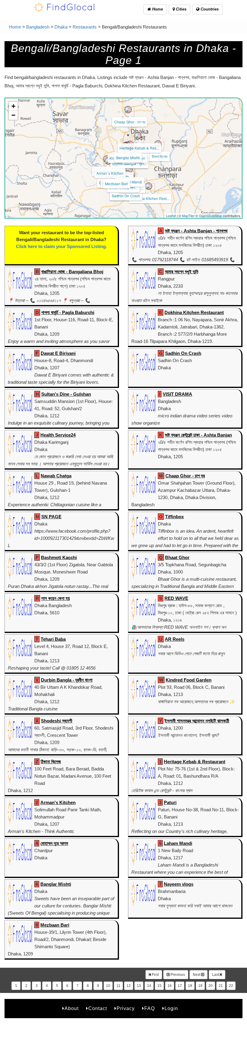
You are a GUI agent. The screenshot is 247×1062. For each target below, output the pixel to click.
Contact (97, 1008)
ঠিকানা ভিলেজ (159, 156)
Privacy (126, 1008)
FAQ (149, 1008)
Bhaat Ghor (177, 557)
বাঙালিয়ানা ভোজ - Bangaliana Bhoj (72, 271)
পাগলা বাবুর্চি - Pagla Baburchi (67, 312)
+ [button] (13, 106)
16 (169, 986)
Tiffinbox (174, 516)
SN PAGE (51, 516)
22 (231, 986)
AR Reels (174, 639)
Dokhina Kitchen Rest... (150, 198)
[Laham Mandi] (129, 169)
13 (139, 986)
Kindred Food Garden (188, 679)
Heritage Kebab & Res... (139, 147)
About (71, 1008)
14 (149, 986)
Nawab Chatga (56, 475)
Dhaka (61, 26)
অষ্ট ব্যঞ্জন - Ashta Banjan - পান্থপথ (196, 230)
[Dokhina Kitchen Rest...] (148, 186)
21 (221, 986)
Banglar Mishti (128, 157)
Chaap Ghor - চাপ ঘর (129, 121)
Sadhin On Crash (126, 195)
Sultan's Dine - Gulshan (66, 394)
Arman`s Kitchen (110, 173)
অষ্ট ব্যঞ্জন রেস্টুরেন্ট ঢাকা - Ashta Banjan (198, 434)
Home (157, 9)
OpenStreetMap (210, 215)
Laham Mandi (130, 181)
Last (216, 975)
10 (108, 986)
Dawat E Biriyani (58, 353)
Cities (180, 9)
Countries (209, 9)
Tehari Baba (53, 639)
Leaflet (171, 215)
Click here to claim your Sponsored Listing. (61, 246)
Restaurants (85, 26)
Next (197, 975)
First (155, 975)
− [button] (13, 115)
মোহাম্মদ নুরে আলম (54, 843)
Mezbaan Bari (116, 183)
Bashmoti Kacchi (59, 557)
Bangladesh (37, 26)
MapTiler (188, 215)
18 (190, 986)
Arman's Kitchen (58, 802)
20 (210, 986)
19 (200, 986)
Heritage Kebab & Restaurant (194, 761)
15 (159, 986)
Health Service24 (58, 434)
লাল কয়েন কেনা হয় (55, 598)
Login (171, 1008)
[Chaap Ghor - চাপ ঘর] (128, 109)
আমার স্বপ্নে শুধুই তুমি (181, 271)
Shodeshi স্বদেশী (56, 720)
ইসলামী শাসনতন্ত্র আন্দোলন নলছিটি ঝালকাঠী (196, 720)
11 (118, 986)
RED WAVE (176, 598)
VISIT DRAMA (177, 394)
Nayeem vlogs (178, 884)
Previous (177, 975)
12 (129, 986)
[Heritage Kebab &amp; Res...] (137, 135)
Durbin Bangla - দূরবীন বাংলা (66, 679)
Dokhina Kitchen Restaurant (194, 312)
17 (180, 986)
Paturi (170, 802)
